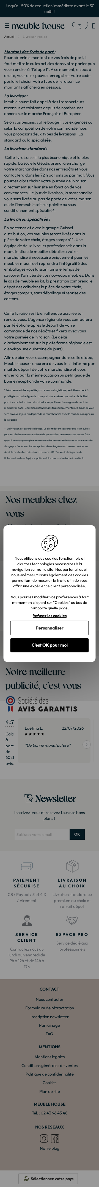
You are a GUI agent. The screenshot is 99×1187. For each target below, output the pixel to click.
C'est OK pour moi (50, 645)
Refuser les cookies (49, 615)
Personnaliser (50, 628)
